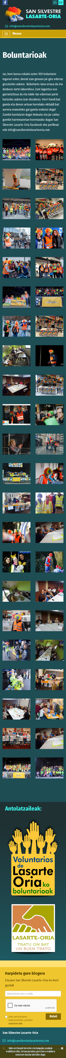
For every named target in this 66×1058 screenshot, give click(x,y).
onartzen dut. (20, 1020)
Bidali (53, 1016)
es (55, 2)
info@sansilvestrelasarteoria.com (29, 26)
